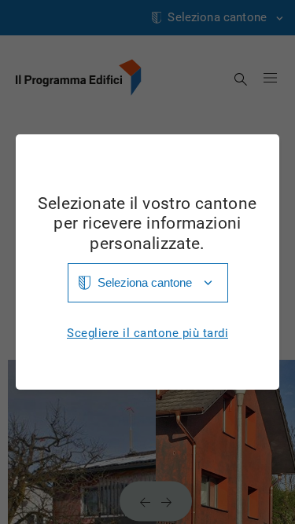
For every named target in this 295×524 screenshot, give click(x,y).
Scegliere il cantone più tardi (147, 333)
